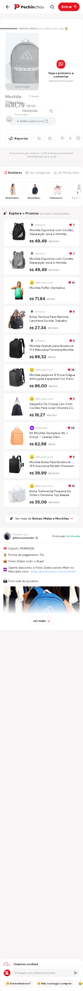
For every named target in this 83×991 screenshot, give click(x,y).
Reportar (21, 138)
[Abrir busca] (52, 7)
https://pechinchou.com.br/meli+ (53, 571)
